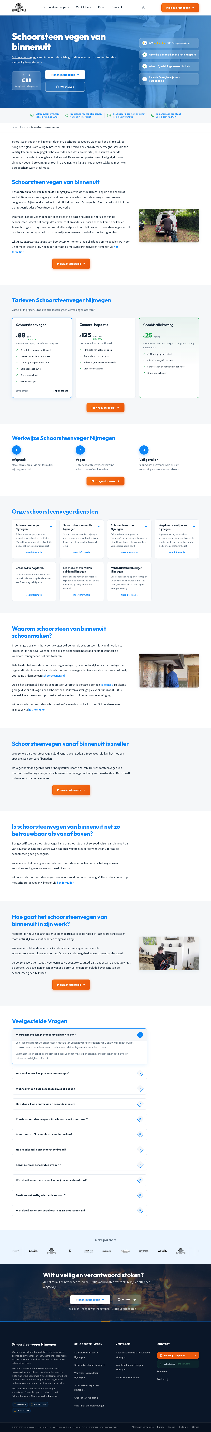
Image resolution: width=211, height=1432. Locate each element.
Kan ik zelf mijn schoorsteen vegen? (38, 1164)
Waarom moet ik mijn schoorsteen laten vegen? (46, 1034)
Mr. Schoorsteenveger (72, 1427)
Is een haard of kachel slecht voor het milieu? (44, 1134)
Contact (117, 7)
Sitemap (195, 1427)
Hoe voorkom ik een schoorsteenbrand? (41, 1149)
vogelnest (107, 685)
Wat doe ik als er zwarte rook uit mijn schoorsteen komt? (52, 1180)
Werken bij (162, 1379)
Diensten (24, 127)
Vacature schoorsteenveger (89, 1405)
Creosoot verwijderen (86, 1398)
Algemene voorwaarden (143, 1427)
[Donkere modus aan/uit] (143, 7)
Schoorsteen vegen (24, 57)
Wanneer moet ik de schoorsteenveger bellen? (45, 1088)
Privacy (160, 1427)
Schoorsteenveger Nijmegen (35, 1427)
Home (14, 127)
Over (101, 7)
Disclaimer (183, 1427)
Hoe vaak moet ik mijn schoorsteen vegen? (43, 1073)
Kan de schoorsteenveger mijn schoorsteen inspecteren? (52, 1119)
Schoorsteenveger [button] (55, 7)
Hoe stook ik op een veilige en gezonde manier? (45, 1104)
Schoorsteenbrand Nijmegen (89, 1365)
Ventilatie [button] (82, 7)
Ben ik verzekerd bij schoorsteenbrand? (41, 1195)
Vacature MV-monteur (127, 1377)
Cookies (171, 1427)
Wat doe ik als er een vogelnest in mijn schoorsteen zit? (50, 1210)
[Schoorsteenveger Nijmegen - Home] (19, 7)
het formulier (36, 710)
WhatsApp (67, 86)
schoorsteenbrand (53, 676)
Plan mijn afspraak (178, 7)
